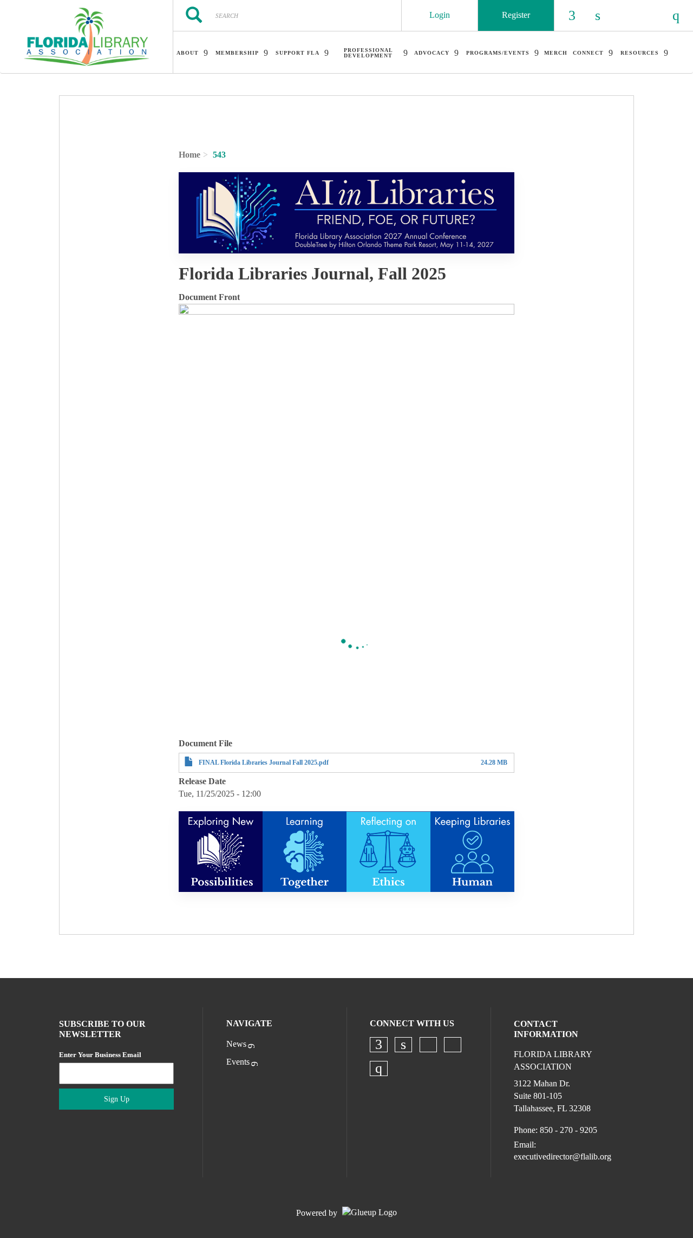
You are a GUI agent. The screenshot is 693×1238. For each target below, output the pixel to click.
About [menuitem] (187, 53)
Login (439, 14)
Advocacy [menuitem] (431, 53)
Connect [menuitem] (588, 53)
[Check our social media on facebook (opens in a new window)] (379, 1045)
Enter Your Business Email (100, 1055)
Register (516, 14)
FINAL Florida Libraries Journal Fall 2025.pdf (264, 762)
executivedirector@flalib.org (562, 1156)
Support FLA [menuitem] (297, 53)
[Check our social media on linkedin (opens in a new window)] (403, 1045)
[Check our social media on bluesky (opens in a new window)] (428, 1045)
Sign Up (116, 1099)
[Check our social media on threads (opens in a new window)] (453, 1045)
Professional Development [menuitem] (368, 52)
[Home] (86, 37)
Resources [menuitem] (639, 53)
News (236, 1043)
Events (238, 1061)
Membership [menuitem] (237, 53)
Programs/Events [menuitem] (497, 53)
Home (189, 154)
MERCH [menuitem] (555, 53)
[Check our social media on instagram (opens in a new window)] (379, 1068)
